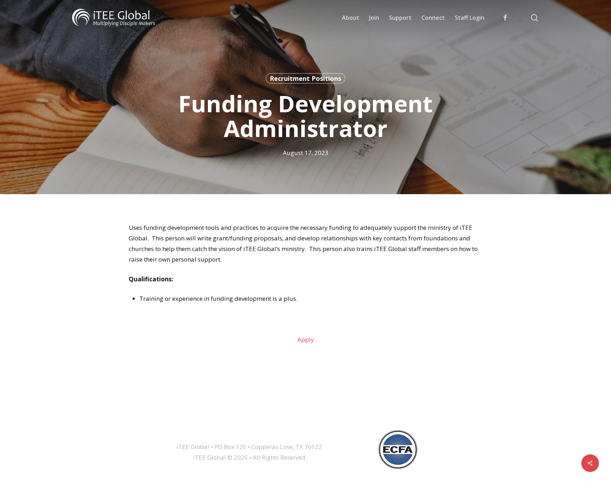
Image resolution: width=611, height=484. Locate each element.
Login (443, 411)
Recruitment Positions (305, 78)
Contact (369, 411)
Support (217, 411)
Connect (257, 411)
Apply (305, 339)
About (151, 411)
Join (183, 411)
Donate (408, 411)
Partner (330, 411)
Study (294, 411)
